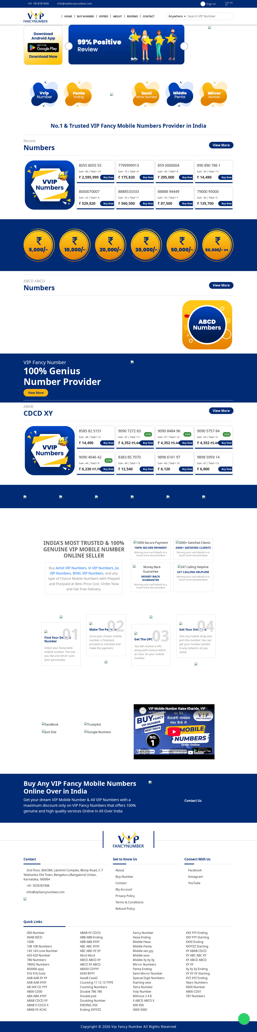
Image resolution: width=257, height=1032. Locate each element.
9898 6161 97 (169, 457)
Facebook (195, 870)
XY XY (189, 964)
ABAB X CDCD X (37, 1005)
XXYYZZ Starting (196, 946)
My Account (124, 889)
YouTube (194, 883)
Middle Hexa (141, 942)
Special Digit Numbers (148, 978)
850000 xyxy (35, 969)
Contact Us (192, 800)
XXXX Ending (194, 942)
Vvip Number (141, 991)
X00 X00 (138, 1005)
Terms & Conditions (130, 902)
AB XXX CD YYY (36, 987)
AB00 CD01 (193, 991)
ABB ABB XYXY (89, 942)
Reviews (132, 16)
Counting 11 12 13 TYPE (96, 982)
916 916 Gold (35, 973)
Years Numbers (196, 982)
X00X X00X (139, 1010)
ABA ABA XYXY (36, 996)
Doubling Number (92, 1000)
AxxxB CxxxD (88, 978)
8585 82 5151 (90, 430)
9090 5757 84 (208, 430)
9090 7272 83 (129, 430)
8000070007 (89, 191)
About (117, 16)
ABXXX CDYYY (89, 969)
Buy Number (85, 16)
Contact (148, 16)
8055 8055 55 (90, 165)
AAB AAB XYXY (36, 982)
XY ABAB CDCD (196, 951)
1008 (30, 942)
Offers (103, 16)
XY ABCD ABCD (196, 960)
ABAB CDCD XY (37, 1000)
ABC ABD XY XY (90, 951)
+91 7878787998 (38, 3)
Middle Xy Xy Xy (143, 960)
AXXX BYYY (87, 973)
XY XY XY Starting (197, 973)
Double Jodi (87, 996)
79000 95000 (208, 191)
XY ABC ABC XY (195, 955)
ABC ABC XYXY (89, 946)
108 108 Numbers (39, 946)
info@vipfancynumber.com (74, 3)
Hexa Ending (141, 937)
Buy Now (108, 177)
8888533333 (128, 191)
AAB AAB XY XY (36, 978)
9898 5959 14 (208, 457)
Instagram (195, 877)
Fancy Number (143, 933)
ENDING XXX (88, 1005)
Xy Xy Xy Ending (196, 969)
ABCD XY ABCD (90, 964)
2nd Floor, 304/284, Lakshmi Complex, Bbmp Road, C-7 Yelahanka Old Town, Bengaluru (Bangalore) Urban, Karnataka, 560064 (63, 874)
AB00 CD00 (34, 991)
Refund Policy (125, 909)
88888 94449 (168, 191)
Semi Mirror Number (147, 973)
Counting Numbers (93, 987)
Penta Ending (142, 969)
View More (221, 145)
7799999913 (128, 165)
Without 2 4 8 (142, 996)
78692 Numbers (37, 964)
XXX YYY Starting (197, 937)
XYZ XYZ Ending (196, 978)
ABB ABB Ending (91, 937)
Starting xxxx (141, 982)
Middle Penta (142, 946)
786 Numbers (36, 960)
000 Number (35, 933)
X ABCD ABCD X (143, 1000)
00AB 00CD (34, 937)
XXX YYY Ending (196, 933)
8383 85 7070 (129, 457)
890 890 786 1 (209, 165)
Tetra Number (142, 987)
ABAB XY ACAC (36, 1010)
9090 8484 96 (169, 430)
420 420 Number (38, 955)
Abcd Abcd (87, 955)
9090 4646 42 (90, 457)
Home (68, 16)
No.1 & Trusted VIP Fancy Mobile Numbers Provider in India (128, 125)
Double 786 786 (90, 991)
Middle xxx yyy (142, 951)
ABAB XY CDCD (90, 933)
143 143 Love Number (42, 951)
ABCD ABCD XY (90, 960)
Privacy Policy (125, 896)
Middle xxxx (140, 955)
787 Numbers (195, 996)
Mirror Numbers (144, 964)
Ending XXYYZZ (90, 1010)
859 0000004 (168, 165)
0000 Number (195, 987)
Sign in (211, 4)
